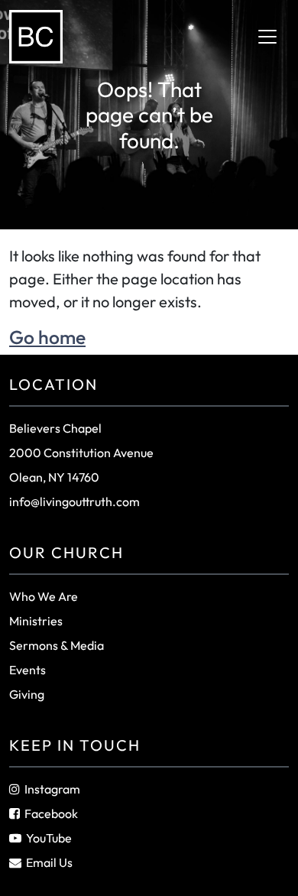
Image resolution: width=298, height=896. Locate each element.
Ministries (36, 620)
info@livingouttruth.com (74, 501)
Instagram (52, 789)
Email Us (49, 862)
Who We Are (43, 596)
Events (27, 669)
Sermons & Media (56, 645)
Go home (47, 337)
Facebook (51, 813)
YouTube (49, 838)
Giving (26, 694)
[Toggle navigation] (267, 36)
